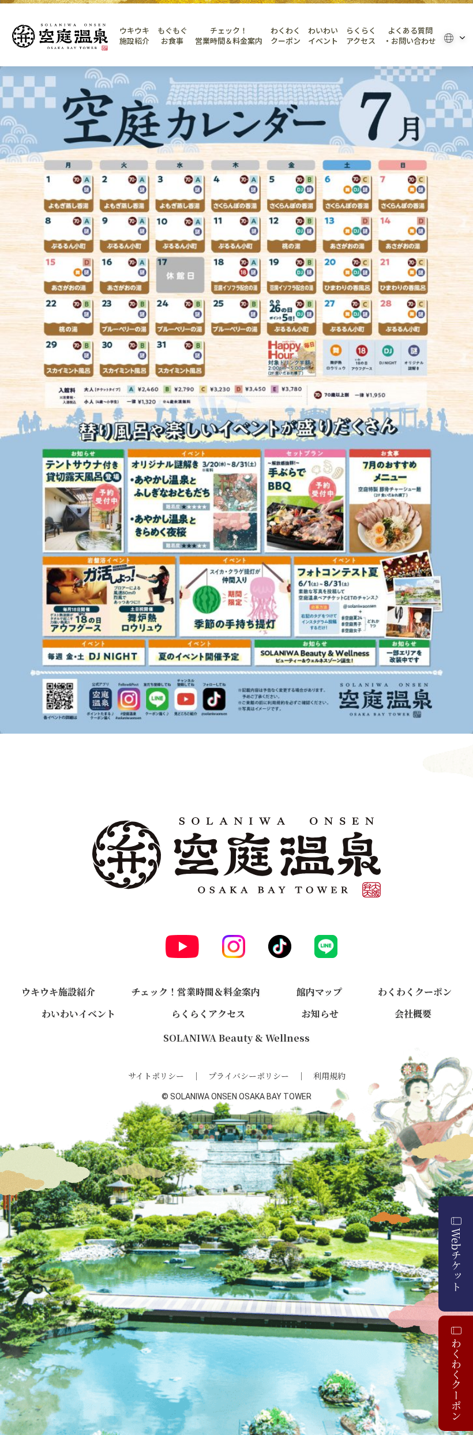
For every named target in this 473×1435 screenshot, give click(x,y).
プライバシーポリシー (248, 1075)
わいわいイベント (323, 35)
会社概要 (413, 1013)
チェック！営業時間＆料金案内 (228, 35)
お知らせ (320, 1013)
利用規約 (329, 1075)
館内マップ (319, 991)
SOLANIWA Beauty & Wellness (236, 1038)
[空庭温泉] (60, 37)
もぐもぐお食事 (172, 35)
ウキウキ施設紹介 (134, 35)
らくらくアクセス (361, 35)
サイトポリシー (156, 1075)
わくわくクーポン (286, 35)
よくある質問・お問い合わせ (410, 35)
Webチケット (456, 1259)
